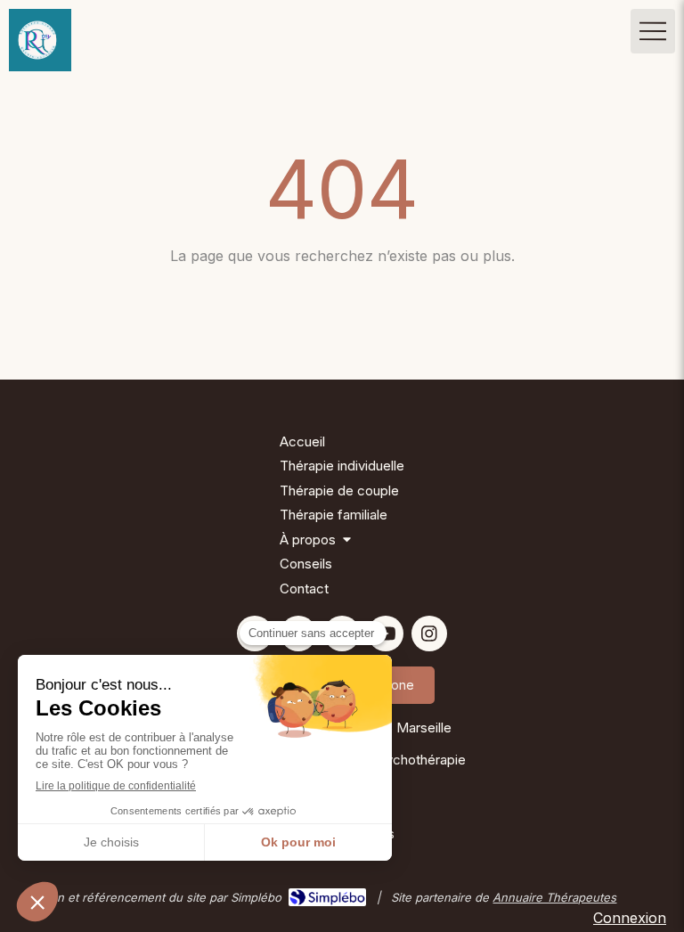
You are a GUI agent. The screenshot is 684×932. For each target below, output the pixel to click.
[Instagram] (429, 633)
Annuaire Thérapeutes (554, 897)
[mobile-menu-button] (653, 31)
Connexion (629, 918)
